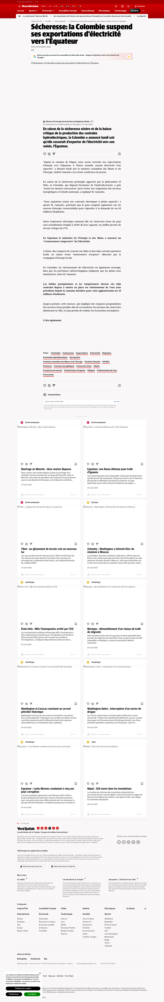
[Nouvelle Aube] (30, 6)
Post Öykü (69, 976)
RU (54, 828)
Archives (130, 908)
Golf (106, 931)
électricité (95, 353)
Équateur (107, 353)
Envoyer (117, 401)
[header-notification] (122, 6)
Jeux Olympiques (111, 934)
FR (50, 828)
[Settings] (143, 10)
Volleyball (108, 946)
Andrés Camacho (93, 362)
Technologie (66, 914)
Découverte (87, 925)
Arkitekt (60, 976)
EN (42, 828)
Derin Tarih (42, 976)
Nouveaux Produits (68, 928)
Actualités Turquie (47, 908)
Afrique (20, 919)
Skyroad (51, 976)
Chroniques (110, 908)
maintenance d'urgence (75, 370)
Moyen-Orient (22, 931)
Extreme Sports (111, 925)
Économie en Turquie (47, 922)
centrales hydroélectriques (55, 357)
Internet (64, 919)
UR (57, 828)
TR (38, 828)
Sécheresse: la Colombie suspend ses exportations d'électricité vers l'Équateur (98, 21)
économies (49, 375)
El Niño (107, 362)
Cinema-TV (87, 922)
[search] (116, 6)
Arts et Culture (88, 919)
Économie (43, 914)
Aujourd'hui (22, 908)
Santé (85, 934)
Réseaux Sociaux (67, 931)
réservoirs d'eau (84, 366)
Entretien (86, 928)
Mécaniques (109, 937)
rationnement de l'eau (107, 370)
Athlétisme (109, 919)
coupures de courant (53, 370)
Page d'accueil (36, 21)
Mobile (63, 925)
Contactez (35, 959)
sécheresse (69, 353)
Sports (108, 914)
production (75, 357)
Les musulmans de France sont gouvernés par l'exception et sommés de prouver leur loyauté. (79, 16)
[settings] (128, 6)
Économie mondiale (46, 925)
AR (46, 828)
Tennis (107, 943)
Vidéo (63, 908)
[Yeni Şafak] (27, 828)
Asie (19, 925)
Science (64, 934)
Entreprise (43, 928)
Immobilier (43, 931)
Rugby (107, 940)
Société (48, 21)
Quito (97, 366)
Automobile (43, 919)
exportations (82, 353)
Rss (45, 959)
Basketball (109, 922)
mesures (48, 366)
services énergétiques (64, 366)
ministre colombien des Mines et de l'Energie (63, 362)
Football (108, 928)
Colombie (56, 353)
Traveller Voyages (89, 937)
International (23, 914)
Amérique (21, 922)
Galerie (86, 908)
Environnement (60, 21)
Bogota (92, 370)
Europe (20, 928)
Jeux (63, 922)
